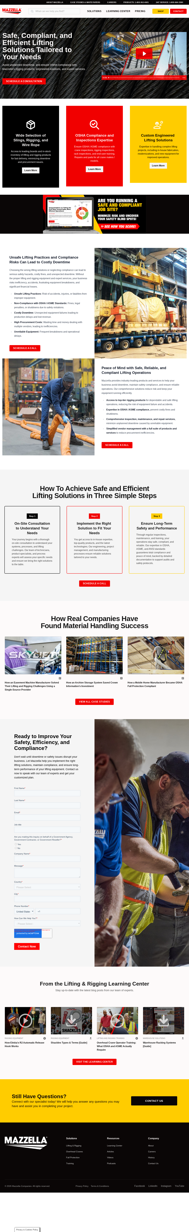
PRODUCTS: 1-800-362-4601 (136, 2)
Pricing (140, 11)
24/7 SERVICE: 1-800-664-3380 (169, 2)
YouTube (179, 1186)
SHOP (161, 11)
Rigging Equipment (14, 1038)
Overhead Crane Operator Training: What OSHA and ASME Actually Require (116, 1046)
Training (70, 1163)
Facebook (139, 1186)
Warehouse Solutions (154, 1038)
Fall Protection (73, 1157)
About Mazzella (54, 2)
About (151, 1145)
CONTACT (178, 11)
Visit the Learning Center (94, 1062)
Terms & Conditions (100, 1186)
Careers (111, 2)
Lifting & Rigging (73, 1145)
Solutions (94, 11)
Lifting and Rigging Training (110, 1038)
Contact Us (154, 1100)
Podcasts (111, 1163)
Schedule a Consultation (24, 81)
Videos (110, 1157)
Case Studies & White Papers (85, 2)
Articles (110, 1151)
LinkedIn (152, 1186)
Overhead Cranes (74, 1151)
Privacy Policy (82, 1186)
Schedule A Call (25, 348)
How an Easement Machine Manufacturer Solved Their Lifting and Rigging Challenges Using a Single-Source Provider (32, 686)
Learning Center (118, 11)
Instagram (166, 1186)
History (151, 1157)
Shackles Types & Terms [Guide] (69, 1042)
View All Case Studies (94, 701)
